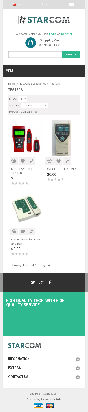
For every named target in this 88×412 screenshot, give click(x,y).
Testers (55, 84)
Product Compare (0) (23, 112)
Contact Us (50, 394)
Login (52, 34)
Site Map (35, 394)
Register (66, 34)
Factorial (46, 400)
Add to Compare (31, 161)
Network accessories (32, 84)
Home (12, 84)
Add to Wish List (23, 161)
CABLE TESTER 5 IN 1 (61, 169)
